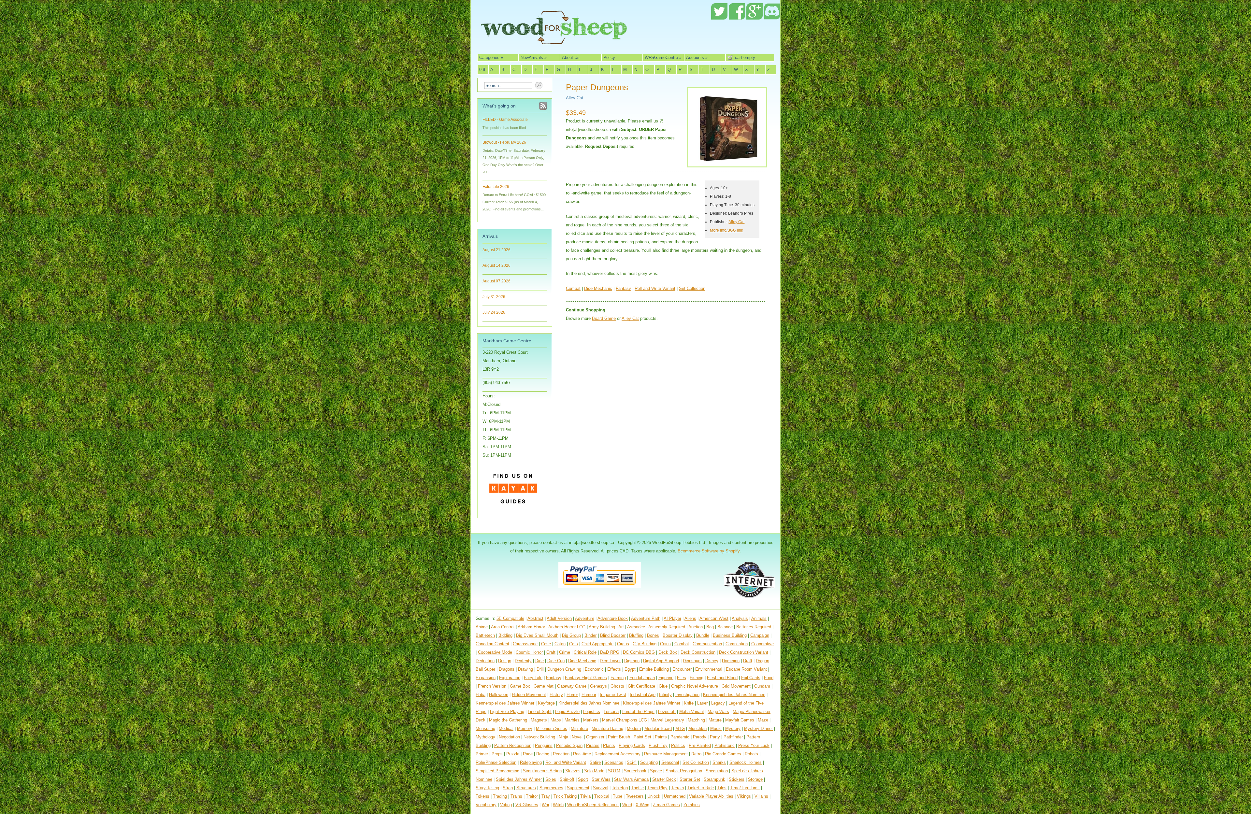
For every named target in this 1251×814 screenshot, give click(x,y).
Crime (564, 652)
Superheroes (551, 787)
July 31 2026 (493, 296)
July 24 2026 (493, 312)
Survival (600, 787)
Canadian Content (492, 643)
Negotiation (509, 737)
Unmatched (674, 796)
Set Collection (692, 288)
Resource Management (666, 753)
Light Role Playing (507, 711)
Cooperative (762, 643)
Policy (609, 57)
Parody (699, 737)
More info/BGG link (726, 230)
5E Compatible (510, 618)
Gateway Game (571, 686)
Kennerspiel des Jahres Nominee (734, 694)
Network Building (539, 737)
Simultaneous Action (542, 770)
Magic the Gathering (508, 720)
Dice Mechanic (598, 288)
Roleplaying (531, 762)
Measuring (485, 728)
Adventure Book (612, 618)
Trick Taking (565, 796)
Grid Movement (736, 686)
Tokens (482, 796)
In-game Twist (613, 694)
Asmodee (636, 626)
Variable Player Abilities (711, 796)
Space (656, 770)
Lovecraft (667, 711)
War (545, 804)
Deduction (485, 660)
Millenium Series (551, 728)
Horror (572, 694)
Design (504, 660)
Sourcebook (635, 770)
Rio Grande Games (723, 753)
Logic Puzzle (567, 711)
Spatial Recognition (684, 770)
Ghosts (617, 686)
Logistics (591, 711)
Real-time (582, 753)
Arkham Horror (531, 626)
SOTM (614, 770)
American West (713, 618)
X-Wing (642, 804)
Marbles (572, 720)
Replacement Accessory (617, 753)
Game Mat (544, 686)
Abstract (535, 618)
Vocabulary (486, 804)
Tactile (637, 787)
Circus (623, 643)
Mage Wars (718, 711)
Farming (618, 677)
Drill (540, 669)
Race (528, 753)
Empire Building (654, 669)
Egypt (630, 669)
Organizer (595, 737)
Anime (482, 626)
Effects (614, 669)
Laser (702, 703)
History (556, 694)
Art (621, 626)
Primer (482, 753)
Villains (761, 796)
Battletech (485, 635)
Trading (500, 796)
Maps (556, 720)
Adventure (584, 618)
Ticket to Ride (700, 787)
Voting (506, 804)
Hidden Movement (529, 694)
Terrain (677, 787)
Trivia (585, 796)
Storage (755, 779)
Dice (539, 660)
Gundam (762, 686)
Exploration (509, 677)
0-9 (482, 69)
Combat (573, 288)
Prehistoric (724, 745)
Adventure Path (645, 618)
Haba (480, 694)
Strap (508, 787)
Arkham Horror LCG (566, 626)
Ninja (563, 737)
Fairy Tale (533, 677)
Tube (617, 796)
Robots (751, 753)
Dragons (506, 669)
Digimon (632, 660)
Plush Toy (658, 745)
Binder (590, 635)
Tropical (601, 796)
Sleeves (573, 770)
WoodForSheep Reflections (593, 804)
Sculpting (649, 762)
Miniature (579, 728)
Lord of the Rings (638, 711)
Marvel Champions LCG (624, 720)
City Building (644, 643)
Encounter (682, 669)
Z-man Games (666, 804)
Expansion (486, 677)
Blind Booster (613, 635)
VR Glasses (526, 804)
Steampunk (714, 779)
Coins (665, 643)
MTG (680, 728)
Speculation (717, 770)
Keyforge (546, 703)
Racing (542, 753)
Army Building (602, 626)
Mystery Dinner (758, 728)
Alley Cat (574, 97)
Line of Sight (540, 711)
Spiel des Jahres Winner (519, 779)
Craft (550, 652)
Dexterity (523, 660)
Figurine (665, 677)
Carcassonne (525, 643)
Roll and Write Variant (655, 288)
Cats (573, 643)
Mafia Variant (691, 711)
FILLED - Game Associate (505, 119)
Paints (661, 737)
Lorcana (611, 711)
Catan (560, 643)
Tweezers (635, 796)
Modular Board (658, 728)
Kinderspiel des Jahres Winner (651, 703)
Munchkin (697, 728)
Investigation (687, 694)
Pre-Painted (700, 745)
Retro (696, 753)
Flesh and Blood (722, 677)
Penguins (544, 745)
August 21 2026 (496, 250)
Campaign (759, 635)
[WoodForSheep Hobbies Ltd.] (553, 40)
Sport (583, 779)
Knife (689, 703)
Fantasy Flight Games (586, 677)
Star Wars (601, 779)
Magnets (539, 720)
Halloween (498, 694)
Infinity (665, 694)
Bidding (505, 635)
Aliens (690, 618)
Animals (759, 618)
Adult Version (559, 618)
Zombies (691, 804)
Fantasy (623, 288)
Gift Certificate (641, 686)
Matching (696, 720)
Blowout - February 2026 (504, 142)
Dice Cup (556, 660)
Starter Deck (664, 779)
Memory (524, 728)
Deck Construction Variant (743, 652)
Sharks (719, 762)
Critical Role (585, 652)
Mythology (485, 737)
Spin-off (567, 779)
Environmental (708, 669)
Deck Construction (698, 652)
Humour (589, 694)
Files (681, 677)
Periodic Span (569, 745)
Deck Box (667, 652)
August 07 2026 (496, 281)
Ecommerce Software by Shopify (709, 551)
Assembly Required (666, 626)
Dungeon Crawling (564, 669)
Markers (590, 720)
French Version (492, 686)
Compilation (737, 643)
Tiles (721, 787)
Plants (609, 745)
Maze (763, 720)
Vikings (744, 796)
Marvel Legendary (667, 720)
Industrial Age (642, 694)
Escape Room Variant (746, 669)
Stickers (736, 779)
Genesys (598, 686)
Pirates (592, 745)
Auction (695, 626)
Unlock (653, 796)
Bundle (702, 635)
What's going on (499, 105)
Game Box (520, 686)
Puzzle (512, 753)
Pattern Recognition (512, 745)
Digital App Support (661, 660)
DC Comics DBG (639, 652)
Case (546, 643)
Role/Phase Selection (496, 762)
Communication (707, 643)
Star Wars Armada (631, 779)
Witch (558, 804)
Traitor (532, 796)
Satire (595, 762)
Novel (577, 737)
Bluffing (636, 635)
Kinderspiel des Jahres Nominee (588, 703)
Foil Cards (750, 677)
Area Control (502, 626)
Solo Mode (594, 770)
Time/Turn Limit (745, 787)
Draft (747, 660)
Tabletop (620, 787)
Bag (710, 626)
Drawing (525, 669)
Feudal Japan (642, 677)
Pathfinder (733, 737)
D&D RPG (609, 652)
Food (768, 677)
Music (716, 728)
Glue (663, 686)
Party (715, 737)
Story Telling (487, 787)
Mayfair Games (739, 720)
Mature (715, 720)
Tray (545, 796)
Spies (550, 779)
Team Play (657, 787)
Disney (711, 660)
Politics (678, 745)
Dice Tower (610, 660)
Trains (516, 796)
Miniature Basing (607, 728)
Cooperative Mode (495, 652)
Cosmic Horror (529, 652)
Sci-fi (632, 762)
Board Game (604, 318)
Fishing (696, 677)
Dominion (731, 660)
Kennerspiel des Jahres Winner (505, 703)
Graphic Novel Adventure (694, 686)
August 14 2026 (496, 265)
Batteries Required (753, 626)
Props (497, 753)
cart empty (745, 57)
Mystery (733, 728)
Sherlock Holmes (745, 762)
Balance (725, 626)
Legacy (718, 703)
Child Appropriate (597, 643)
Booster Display (678, 635)
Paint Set (642, 737)
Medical (506, 728)
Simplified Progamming (497, 770)
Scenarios (613, 762)
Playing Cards (632, 745)
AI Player (672, 618)
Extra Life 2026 (495, 186)
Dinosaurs (692, 660)
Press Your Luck (753, 745)
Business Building (730, 635)
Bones (653, 635)
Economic (594, 669)
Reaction (561, 753)
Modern (634, 728)
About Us (571, 57)
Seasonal (670, 762)
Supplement (578, 787)
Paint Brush (619, 737)
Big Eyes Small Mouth (537, 635)
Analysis (740, 618)
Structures (526, 787)
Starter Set (690, 779)
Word (627, 804)
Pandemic (679, 737)
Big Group (571, 635)
